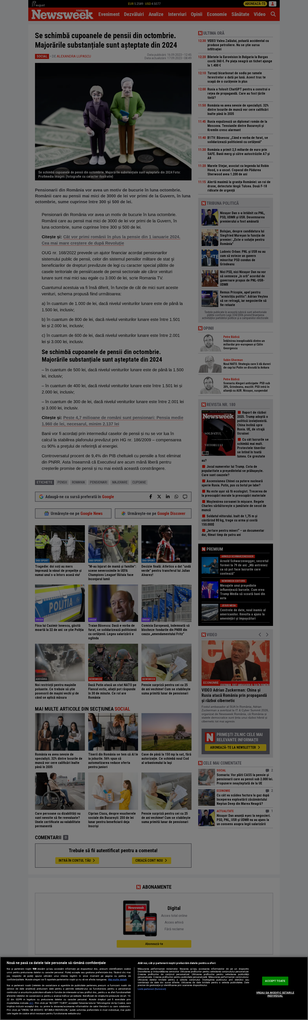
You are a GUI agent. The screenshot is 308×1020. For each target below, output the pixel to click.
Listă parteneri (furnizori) (152, 989)
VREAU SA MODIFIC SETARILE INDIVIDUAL (275, 994)
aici (31, 1003)
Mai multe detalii (117, 979)
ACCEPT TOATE (275, 980)
